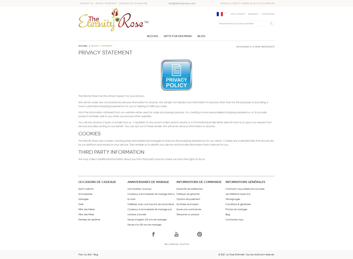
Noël (80, 204)
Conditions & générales (238, 204)
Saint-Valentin (86, 188)
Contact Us (86, 3)
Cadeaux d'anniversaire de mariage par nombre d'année (149, 211)
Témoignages (233, 199)
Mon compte (238, 14)
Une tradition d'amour (139, 188)
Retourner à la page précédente (255, 47)
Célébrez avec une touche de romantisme (150, 204)
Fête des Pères (86, 214)
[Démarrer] (270, 23)
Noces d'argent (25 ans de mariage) (147, 219)
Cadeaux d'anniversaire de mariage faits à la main (150, 196)
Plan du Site (84, 254)
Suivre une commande (188, 209)
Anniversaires (85, 193)
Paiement (253, 14)
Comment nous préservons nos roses (245, 188)
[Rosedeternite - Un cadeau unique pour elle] (113, 19)
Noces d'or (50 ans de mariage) (144, 224)
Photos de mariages (236, 209)
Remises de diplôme (89, 219)
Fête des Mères (86, 209)
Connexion (268, 14)
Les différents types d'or (238, 193)
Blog (228, 214)
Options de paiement (188, 199)
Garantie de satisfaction (189, 188)
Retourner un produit (187, 214)
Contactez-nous (234, 219)
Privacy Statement (106, 3)
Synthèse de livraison (187, 204)
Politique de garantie (188, 193)
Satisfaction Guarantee (133, 3)
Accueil (83, 46)
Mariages (83, 199)
